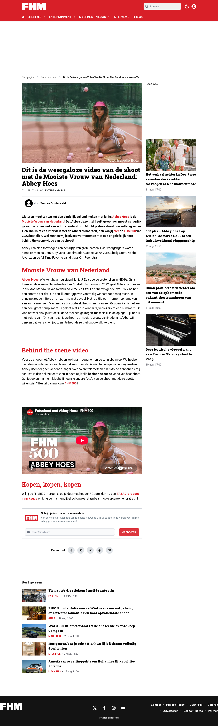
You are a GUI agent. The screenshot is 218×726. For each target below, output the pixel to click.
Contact (156, 704)
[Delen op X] (80, 550)
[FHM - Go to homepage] (11, 706)
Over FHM (196, 704)
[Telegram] (90, 550)
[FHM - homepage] (34, 6)
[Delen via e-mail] (109, 550)
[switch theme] (187, 6)
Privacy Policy (175, 704)
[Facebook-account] (104, 708)
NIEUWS (101, 17)
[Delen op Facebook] (71, 550)
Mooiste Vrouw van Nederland (43, 221)
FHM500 (138, 17)
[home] (23, 17)
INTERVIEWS (122, 17)
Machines (54, 636)
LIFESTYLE (34, 17)
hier (116, 231)
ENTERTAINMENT (60, 17)
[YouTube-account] (123, 708)
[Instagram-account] (114, 708)
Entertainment (55, 190)
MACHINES (86, 17)
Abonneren (129, 532)
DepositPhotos (193, 711)
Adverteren (170, 711)
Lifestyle (54, 653)
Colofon (213, 704)
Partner (53, 596)
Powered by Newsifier (109, 718)
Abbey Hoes (120, 216)
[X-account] (95, 708)
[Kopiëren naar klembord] (99, 550)
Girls (51, 618)
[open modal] (193, 6)
